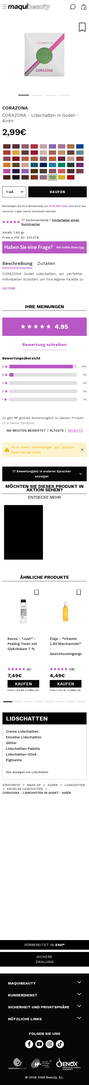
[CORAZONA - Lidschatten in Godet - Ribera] (61, 159)
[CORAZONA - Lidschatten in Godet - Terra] (70, 171)
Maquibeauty (22, 983)
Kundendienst (22, 995)
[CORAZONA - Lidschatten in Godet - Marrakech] (6, 152)
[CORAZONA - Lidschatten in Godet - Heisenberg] (70, 146)
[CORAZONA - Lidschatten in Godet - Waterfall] (80, 152)
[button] (23, 532)
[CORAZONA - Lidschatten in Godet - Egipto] (6, 177)
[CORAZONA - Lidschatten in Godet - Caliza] (80, 171)
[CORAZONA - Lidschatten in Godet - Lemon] (16, 152)
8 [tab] (81, 701)
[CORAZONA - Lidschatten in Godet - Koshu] (61, 171)
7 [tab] (70, 701)
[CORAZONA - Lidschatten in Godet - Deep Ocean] (34, 165)
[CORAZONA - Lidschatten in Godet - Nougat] (25, 159)
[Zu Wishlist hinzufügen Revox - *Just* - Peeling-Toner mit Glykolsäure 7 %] (23, 592)
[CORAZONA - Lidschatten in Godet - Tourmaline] (61, 165)
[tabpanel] (44, 55)
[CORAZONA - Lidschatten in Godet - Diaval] (25, 177)
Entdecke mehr (44, 497)
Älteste (57, 430)
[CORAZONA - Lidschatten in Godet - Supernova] (34, 152)
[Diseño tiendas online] (68, 1063)
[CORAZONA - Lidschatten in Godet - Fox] (34, 171)
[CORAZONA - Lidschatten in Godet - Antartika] (61, 152)
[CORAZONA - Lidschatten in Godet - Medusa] (16, 165)
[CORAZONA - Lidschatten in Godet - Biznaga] (43, 152)
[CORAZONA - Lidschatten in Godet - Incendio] (34, 177)
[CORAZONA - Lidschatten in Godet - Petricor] (43, 159)
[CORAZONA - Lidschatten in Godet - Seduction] (16, 159)
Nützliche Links (25, 1019)
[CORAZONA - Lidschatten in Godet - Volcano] (16, 146)
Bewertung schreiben (44, 344)
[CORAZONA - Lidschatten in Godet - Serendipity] (52, 146)
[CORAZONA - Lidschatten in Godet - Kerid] (34, 146)
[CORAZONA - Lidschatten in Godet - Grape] (16, 171)
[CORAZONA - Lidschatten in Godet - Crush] (25, 146)
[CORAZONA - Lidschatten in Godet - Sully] (80, 165)
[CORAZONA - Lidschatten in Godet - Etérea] (34, 159)
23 (64, 206)
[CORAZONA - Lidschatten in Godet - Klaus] (70, 177)
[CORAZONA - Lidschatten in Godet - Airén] (52, 177)
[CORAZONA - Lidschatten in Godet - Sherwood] (70, 165)
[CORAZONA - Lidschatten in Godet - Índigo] (43, 165)
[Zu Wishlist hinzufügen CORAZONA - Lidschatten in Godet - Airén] (82, 27)
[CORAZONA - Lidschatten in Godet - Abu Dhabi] (70, 152)
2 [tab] (37, 95)
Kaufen (23, 683)
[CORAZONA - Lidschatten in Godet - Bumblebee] (61, 177)
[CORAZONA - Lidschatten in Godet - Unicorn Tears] (61, 146)
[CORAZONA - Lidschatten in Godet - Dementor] (16, 177)
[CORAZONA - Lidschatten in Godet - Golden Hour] (70, 159)
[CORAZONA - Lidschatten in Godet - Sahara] (80, 159)
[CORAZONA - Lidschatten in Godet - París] (6, 159)
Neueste (75, 430)
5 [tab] (49, 701)
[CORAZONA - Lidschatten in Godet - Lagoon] (80, 146)
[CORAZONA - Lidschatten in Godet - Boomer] (6, 171)
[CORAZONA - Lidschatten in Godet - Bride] (25, 165)
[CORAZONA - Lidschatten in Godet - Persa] (25, 171)
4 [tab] (65, 95)
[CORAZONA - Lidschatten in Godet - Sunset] (52, 159)
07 (51, 206)
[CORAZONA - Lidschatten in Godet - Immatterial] (6, 146)
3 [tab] (51, 95)
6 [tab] (60, 701)
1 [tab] (7, 701)
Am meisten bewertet (26, 430)
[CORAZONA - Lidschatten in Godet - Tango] (43, 171)
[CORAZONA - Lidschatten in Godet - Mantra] (43, 177)
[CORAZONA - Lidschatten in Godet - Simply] (52, 152)
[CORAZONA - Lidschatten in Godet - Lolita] (52, 171)
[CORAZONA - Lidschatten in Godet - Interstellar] (43, 146)
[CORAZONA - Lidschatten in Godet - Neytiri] (52, 165)
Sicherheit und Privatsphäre (38, 1007)
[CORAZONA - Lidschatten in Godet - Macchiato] (25, 152)
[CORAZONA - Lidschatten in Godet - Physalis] (6, 165)
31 (57, 206)
